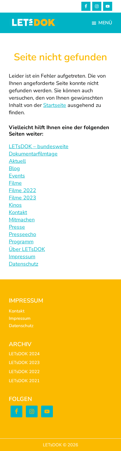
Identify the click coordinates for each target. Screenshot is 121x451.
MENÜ (105, 23)
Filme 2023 (22, 197)
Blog (14, 168)
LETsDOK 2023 (24, 362)
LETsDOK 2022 (24, 372)
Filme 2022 (22, 190)
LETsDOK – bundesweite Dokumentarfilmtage (38, 150)
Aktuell (17, 161)
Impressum (22, 256)
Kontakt (18, 212)
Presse (17, 226)
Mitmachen (22, 219)
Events (17, 175)
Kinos (15, 205)
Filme (15, 183)
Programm (21, 241)
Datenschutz (23, 263)
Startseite (54, 105)
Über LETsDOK (27, 249)
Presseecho (22, 234)
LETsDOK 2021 (24, 381)
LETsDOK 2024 (24, 354)
